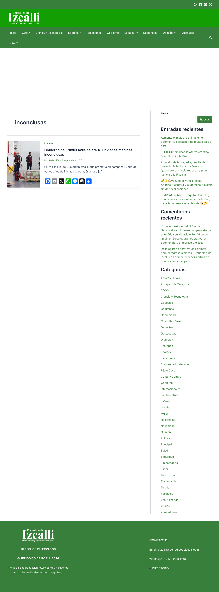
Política (165, 438)
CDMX (26, 32)
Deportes (167, 327)
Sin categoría (169, 463)
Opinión (168, 32)
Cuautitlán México (172, 321)
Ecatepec (167, 346)
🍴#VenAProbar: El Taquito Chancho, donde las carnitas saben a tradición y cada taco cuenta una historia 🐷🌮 (185, 199)
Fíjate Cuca (168, 370)
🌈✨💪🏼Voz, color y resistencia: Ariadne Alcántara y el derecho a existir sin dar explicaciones (186, 185)
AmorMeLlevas (170, 278)
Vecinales (188, 32)
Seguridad (167, 456)
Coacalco (167, 302)
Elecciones (94, 32)
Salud (164, 450)
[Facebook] (200, 4)
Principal (166, 444)
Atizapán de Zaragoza (175, 284)
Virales (14, 43)
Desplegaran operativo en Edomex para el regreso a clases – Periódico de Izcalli (186, 253)
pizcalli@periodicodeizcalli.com (178, 549)
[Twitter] (210, 4)
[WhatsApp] (195, 4)
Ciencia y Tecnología (49, 32)
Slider (164, 469)
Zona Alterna (169, 512)
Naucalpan (168, 426)
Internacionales (170, 389)
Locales (129, 32)
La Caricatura (169, 395)
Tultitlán (166, 487)
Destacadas (168, 333)
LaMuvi (165, 401)
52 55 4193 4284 (175, 559)
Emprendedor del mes (175, 364)
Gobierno (113, 32)
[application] (80, 33)
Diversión (167, 339)
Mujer (164, 413)
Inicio (13, 32)
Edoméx (73, 32)
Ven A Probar (169, 499)
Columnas (167, 309)
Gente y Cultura (171, 376)
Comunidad (168, 315)
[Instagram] (205, 4)
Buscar (165, 113)
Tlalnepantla (169, 481)
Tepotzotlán (168, 475)
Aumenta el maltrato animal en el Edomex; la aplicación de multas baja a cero (186, 141)
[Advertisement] (109, 74)
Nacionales (150, 32)
